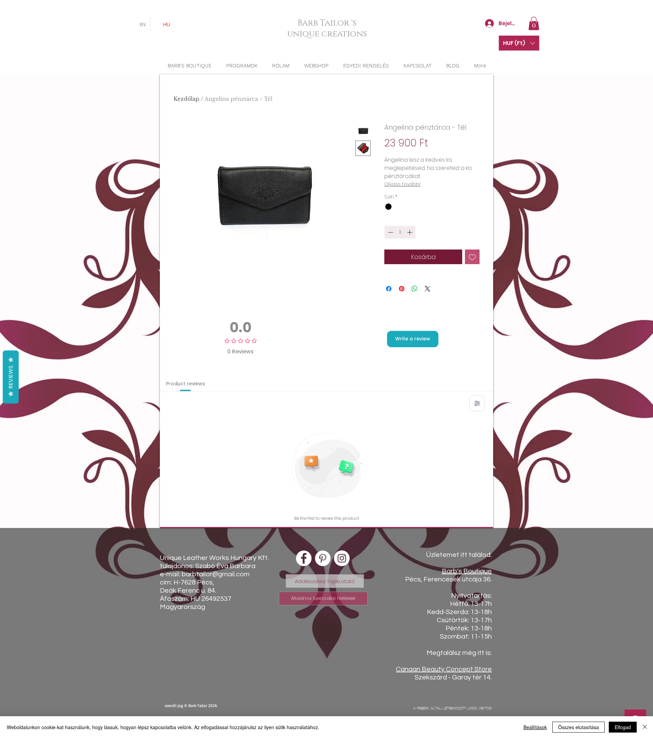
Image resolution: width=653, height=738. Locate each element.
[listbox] (519, 43)
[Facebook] (304, 558)
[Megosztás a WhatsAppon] (415, 289)
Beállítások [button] (535, 727)
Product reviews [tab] (185, 383)
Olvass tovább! (402, 184)
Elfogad (623, 727)
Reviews (11, 377)
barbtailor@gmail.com (216, 574)
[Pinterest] (323, 558)
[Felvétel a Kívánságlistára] (472, 257)
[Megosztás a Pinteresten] (402, 289)
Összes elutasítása (578, 727)
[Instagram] (342, 558)
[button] (533, 23)
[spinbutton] (400, 232)
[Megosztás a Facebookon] (389, 289)
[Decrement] (390, 232)
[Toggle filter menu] (477, 403)
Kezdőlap (186, 98)
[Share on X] (427, 289)
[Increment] (410, 232)
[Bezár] (645, 727)
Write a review (412, 338)
